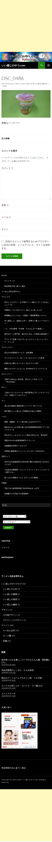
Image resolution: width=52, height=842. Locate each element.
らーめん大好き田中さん (11, 291)
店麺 (5, 641)
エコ (3, 400)
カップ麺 (7, 635)
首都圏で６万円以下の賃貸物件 (16, 494)
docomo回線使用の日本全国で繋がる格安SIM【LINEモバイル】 (26, 463)
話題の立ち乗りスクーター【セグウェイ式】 (21, 363)
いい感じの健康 (10, 594)
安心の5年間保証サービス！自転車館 (18, 353)
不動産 (4, 483)
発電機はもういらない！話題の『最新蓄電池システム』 (26, 315)
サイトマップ (9, 281)
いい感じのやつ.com (13, 65)
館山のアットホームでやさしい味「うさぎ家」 (22, 678)
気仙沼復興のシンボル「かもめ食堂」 (18, 670)
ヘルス (4, 416)
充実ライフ (5, 456)
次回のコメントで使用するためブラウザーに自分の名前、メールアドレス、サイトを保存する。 (25, 245)
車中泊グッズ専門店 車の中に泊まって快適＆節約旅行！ (26, 334)
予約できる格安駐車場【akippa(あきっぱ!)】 (22, 488)
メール (6, 217)
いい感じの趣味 (10, 604)
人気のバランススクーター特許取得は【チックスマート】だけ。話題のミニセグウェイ (26, 393)
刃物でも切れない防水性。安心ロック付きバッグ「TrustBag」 (23, 380)
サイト (4, 229)
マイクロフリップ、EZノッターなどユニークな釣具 (24, 358)
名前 (5, 205)
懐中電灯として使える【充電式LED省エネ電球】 (23, 411)
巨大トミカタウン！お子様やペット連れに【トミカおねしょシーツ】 (26, 303)
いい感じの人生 (10, 589)
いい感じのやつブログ (11, 583)
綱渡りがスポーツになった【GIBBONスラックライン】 (26, 369)
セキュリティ (6, 374)
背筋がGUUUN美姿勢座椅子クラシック (19, 440)
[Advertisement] (26, 26)
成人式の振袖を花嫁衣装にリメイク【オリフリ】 (23, 406)
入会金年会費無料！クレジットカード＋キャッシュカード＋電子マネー (26, 471)
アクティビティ (7, 347)
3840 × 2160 (20, 84)
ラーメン (5, 625)
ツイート (5, 547)
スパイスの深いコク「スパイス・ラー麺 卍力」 (22, 685)
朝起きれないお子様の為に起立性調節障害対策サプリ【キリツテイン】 (26, 428)
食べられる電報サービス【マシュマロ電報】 (21, 478)
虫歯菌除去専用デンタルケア (15, 446)
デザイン (5, 609)
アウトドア (5, 297)
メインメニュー (48, 65)
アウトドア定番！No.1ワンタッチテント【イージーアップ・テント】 (26, 340)
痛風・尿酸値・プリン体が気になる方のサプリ (22, 422)
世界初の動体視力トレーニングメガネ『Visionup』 (24, 451)
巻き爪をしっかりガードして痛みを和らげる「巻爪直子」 (26, 435)
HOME (4, 275)
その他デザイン (10, 615)
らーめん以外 (9, 630)
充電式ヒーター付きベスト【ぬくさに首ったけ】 (23, 310)
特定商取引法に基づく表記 (14, 286)
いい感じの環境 (10, 599)
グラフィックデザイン (13, 620)
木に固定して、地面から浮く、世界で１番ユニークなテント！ (26, 322)
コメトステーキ (8, 693)
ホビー (4, 387)
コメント (7, 168)
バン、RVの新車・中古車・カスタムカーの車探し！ (24, 329)
